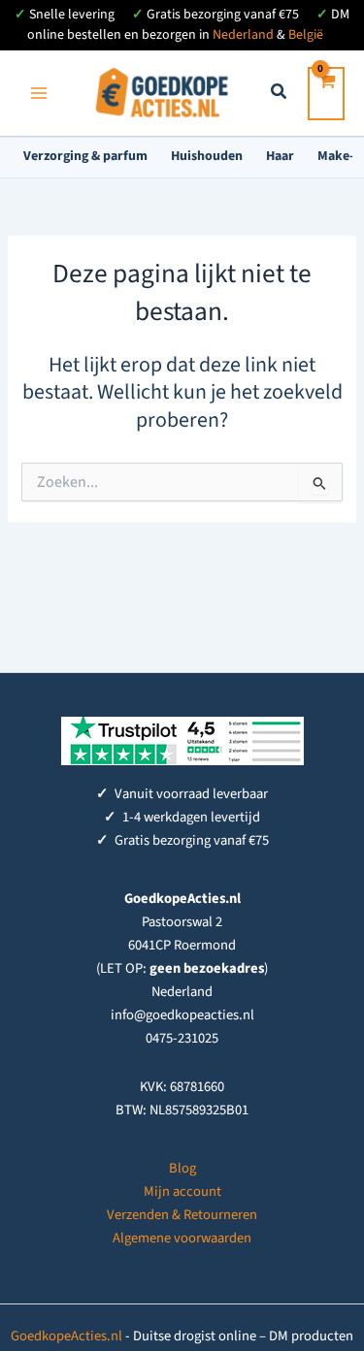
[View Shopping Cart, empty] (326, 93)
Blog (182, 1168)
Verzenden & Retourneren (182, 1215)
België (305, 35)
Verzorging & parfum (85, 156)
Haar (280, 156)
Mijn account (182, 1191)
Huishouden (207, 156)
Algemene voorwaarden (182, 1238)
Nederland (243, 35)
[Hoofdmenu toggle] (38, 93)
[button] (279, 94)
